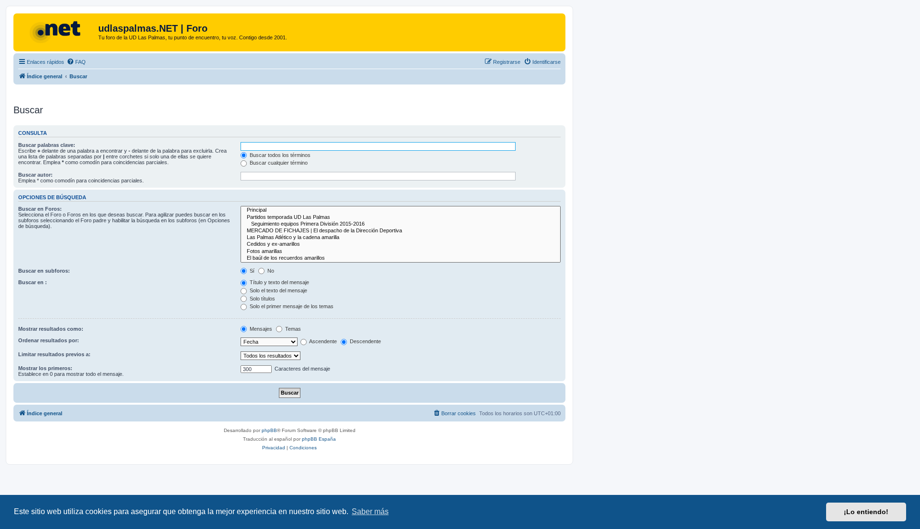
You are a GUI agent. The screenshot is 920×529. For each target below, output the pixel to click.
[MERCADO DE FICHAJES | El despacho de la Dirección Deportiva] (401, 231)
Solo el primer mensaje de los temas (291, 306)
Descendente (364, 341)
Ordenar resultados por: (48, 340)
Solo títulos (261, 298)
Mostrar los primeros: (45, 368)
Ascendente (322, 341)
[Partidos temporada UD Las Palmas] (401, 217)
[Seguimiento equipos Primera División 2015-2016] (401, 224)
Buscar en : (32, 282)
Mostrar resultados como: (50, 329)
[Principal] (401, 210)
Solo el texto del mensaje (277, 290)
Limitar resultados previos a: (54, 354)
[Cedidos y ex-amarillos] (401, 244)
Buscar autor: (35, 175)
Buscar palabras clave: (46, 145)
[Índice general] (57, 31)
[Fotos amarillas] (401, 251)
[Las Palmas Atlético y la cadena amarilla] (401, 237)
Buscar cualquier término (278, 163)
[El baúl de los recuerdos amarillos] (401, 258)
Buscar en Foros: (40, 209)
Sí (251, 271)
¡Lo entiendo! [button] (866, 512)
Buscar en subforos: (44, 271)
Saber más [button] (370, 511)
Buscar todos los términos (279, 155)
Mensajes (260, 329)
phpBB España (319, 439)
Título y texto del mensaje (278, 282)
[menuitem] (76, 62)
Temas (292, 329)
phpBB (269, 430)
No (270, 271)
